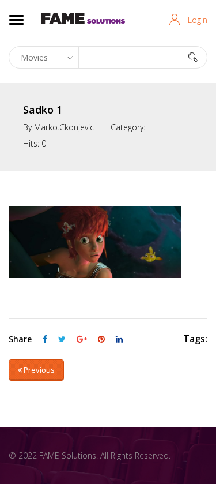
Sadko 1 (42, 110)
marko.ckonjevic (64, 127)
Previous (38, 370)
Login (197, 19)
